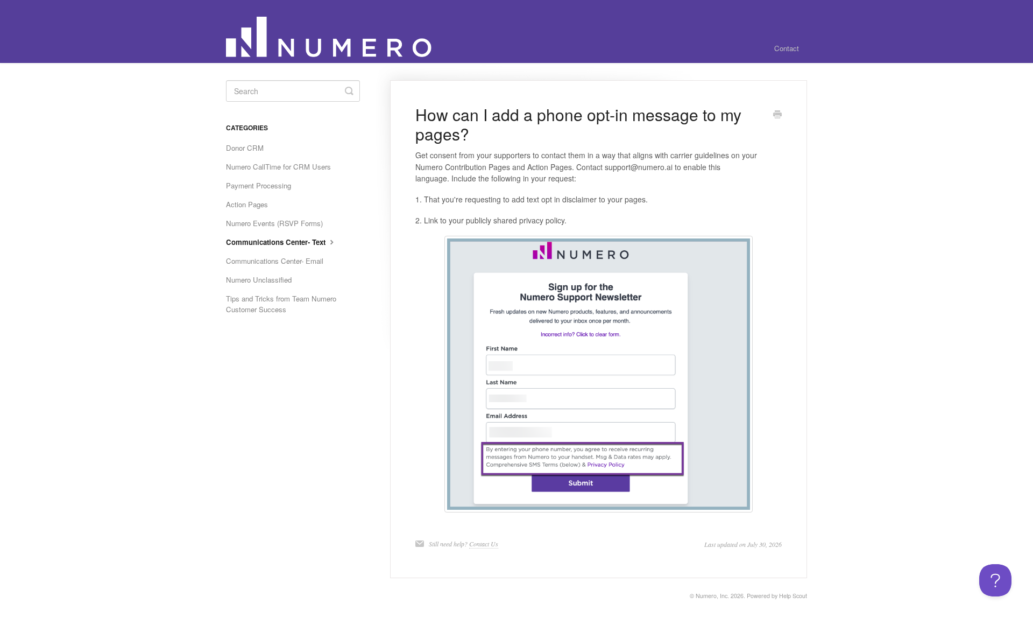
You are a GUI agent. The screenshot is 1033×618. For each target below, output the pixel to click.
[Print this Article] (777, 115)
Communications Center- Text (277, 242)
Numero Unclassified (259, 280)
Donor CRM (245, 148)
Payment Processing (258, 185)
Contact (786, 48)
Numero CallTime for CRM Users (278, 166)
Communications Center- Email (274, 261)
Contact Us (483, 543)
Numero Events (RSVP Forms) (274, 223)
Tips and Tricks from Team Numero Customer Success (281, 303)
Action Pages (247, 204)
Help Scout (793, 596)
